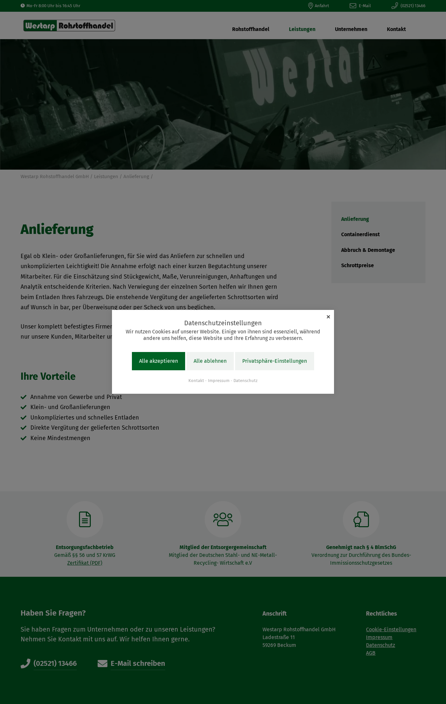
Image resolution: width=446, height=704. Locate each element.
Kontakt (196, 380)
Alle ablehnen (210, 361)
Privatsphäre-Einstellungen (274, 361)
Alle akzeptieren (158, 361)
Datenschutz (245, 380)
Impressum (219, 380)
